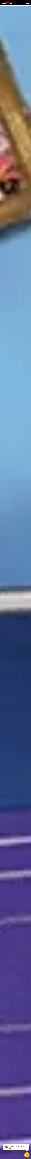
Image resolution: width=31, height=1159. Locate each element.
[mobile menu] (27, 2)
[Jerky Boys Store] (7, 3)
